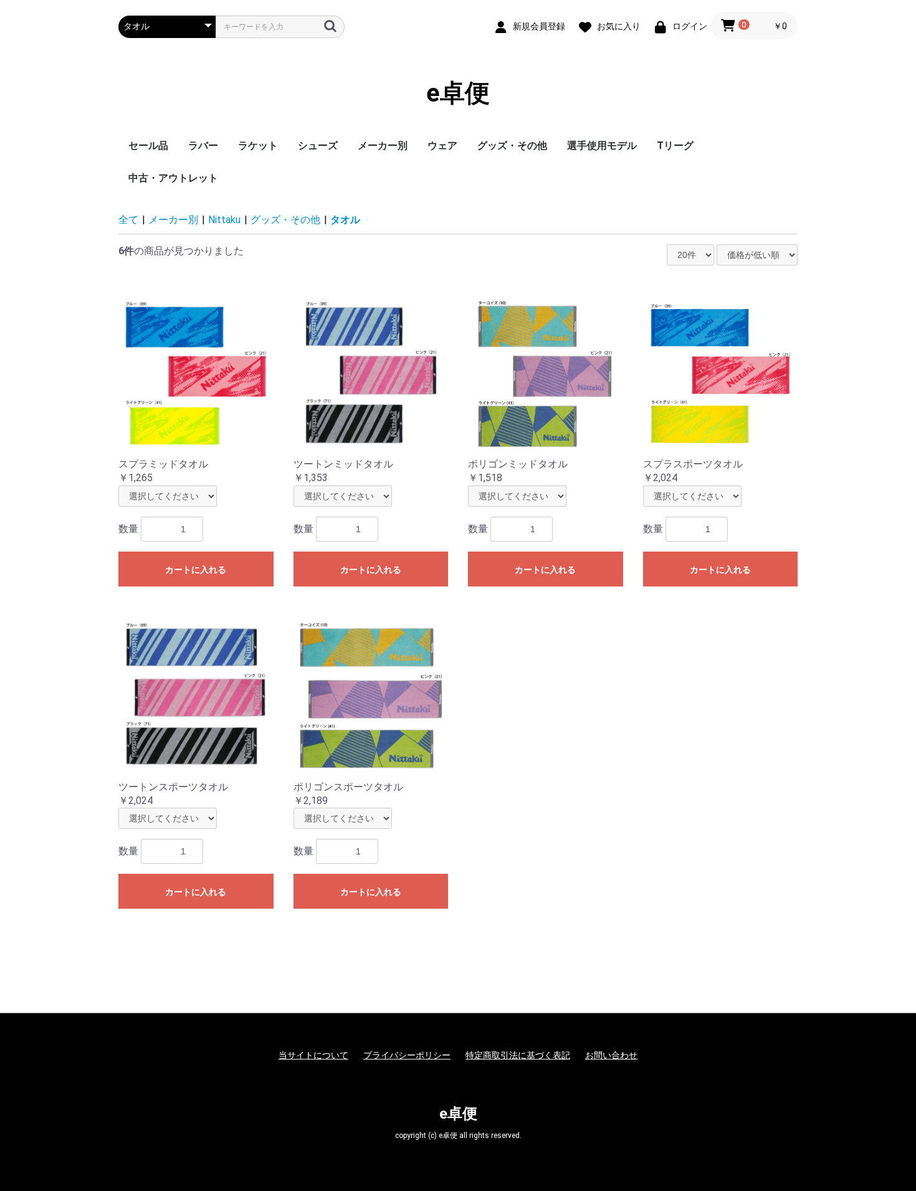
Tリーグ (675, 145)
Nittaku (224, 220)
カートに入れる (195, 570)
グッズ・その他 (512, 145)
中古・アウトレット (173, 178)
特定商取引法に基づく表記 (517, 1055)
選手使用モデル (602, 145)
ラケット (258, 145)
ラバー (203, 145)
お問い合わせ (611, 1055)
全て (128, 220)
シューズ (318, 145)
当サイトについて (313, 1055)
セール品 (148, 145)
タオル (345, 220)
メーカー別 (383, 145)
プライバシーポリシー (407, 1055)
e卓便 (458, 93)
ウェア (442, 145)
